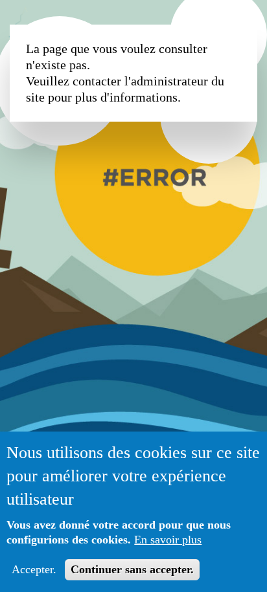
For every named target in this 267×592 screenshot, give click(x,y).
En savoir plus (168, 539)
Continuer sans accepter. (132, 569)
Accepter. (34, 569)
